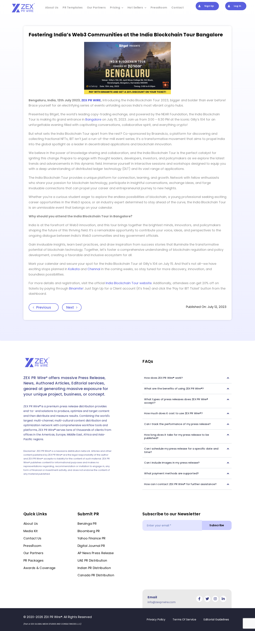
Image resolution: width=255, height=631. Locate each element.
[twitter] (207, 599)
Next (70, 307)
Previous (43, 307)
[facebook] (199, 599)
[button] (187, 377)
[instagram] (215, 599)
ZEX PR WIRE (91, 100)
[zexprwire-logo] (23, 4)
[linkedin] (223, 599)
